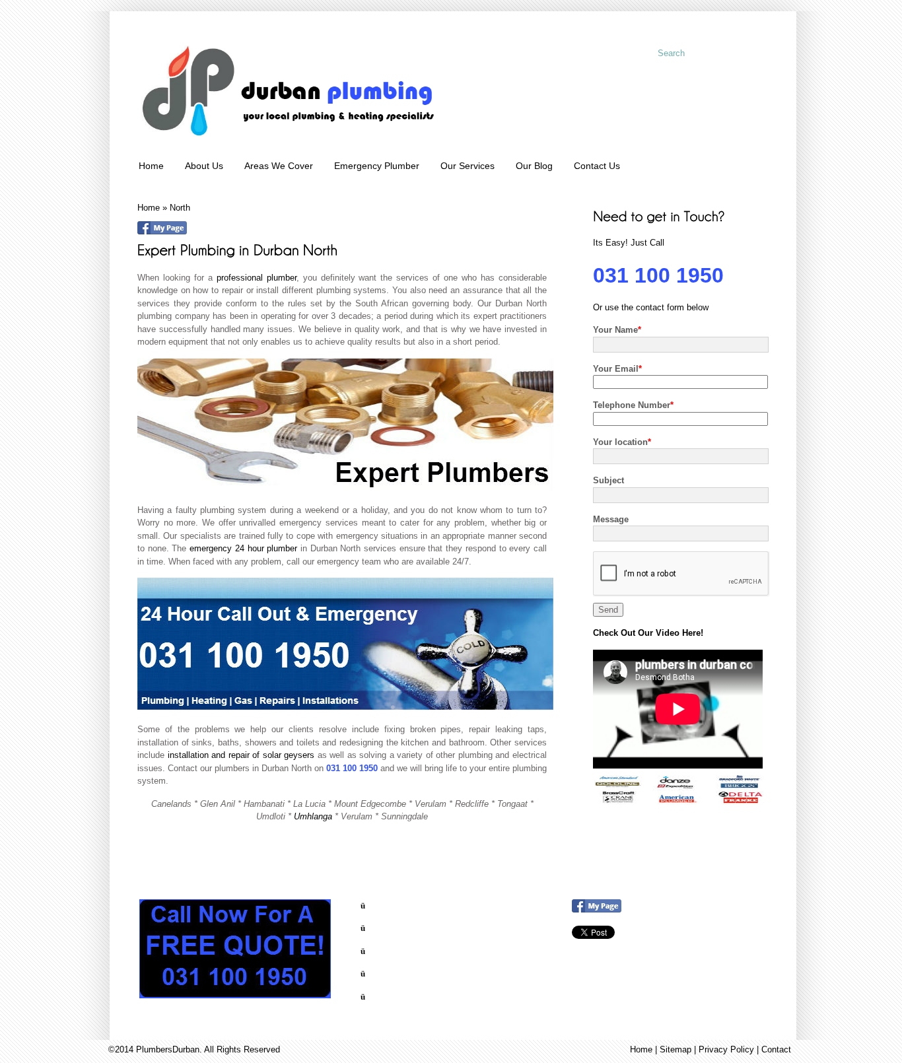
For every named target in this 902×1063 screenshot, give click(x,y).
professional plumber (256, 278)
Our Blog (534, 165)
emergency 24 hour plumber (243, 548)
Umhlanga (314, 816)
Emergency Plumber (376, 165)
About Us (204, 165)
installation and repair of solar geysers (241, 755)
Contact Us (597, 165)
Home (151, 165)
